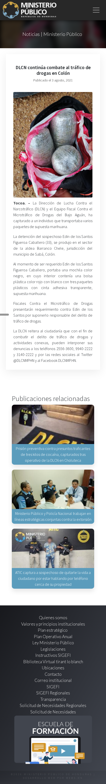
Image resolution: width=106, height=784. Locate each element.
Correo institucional (53, 680)
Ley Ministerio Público (53, 642)
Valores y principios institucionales (53, 624)
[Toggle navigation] (96, 10)
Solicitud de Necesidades (53, 711)
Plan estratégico (53, 630)
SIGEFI (53, 686)
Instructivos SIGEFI (53, 655)
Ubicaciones (53, 667)
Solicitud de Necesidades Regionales (53, 705)
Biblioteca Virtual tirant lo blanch (53, 661)
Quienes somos (53, 617)
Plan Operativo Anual (53, 636)
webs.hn (74, 778)
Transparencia (53, 699)
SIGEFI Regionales (53, 692)
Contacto (53, 674)
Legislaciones (53, 649)
